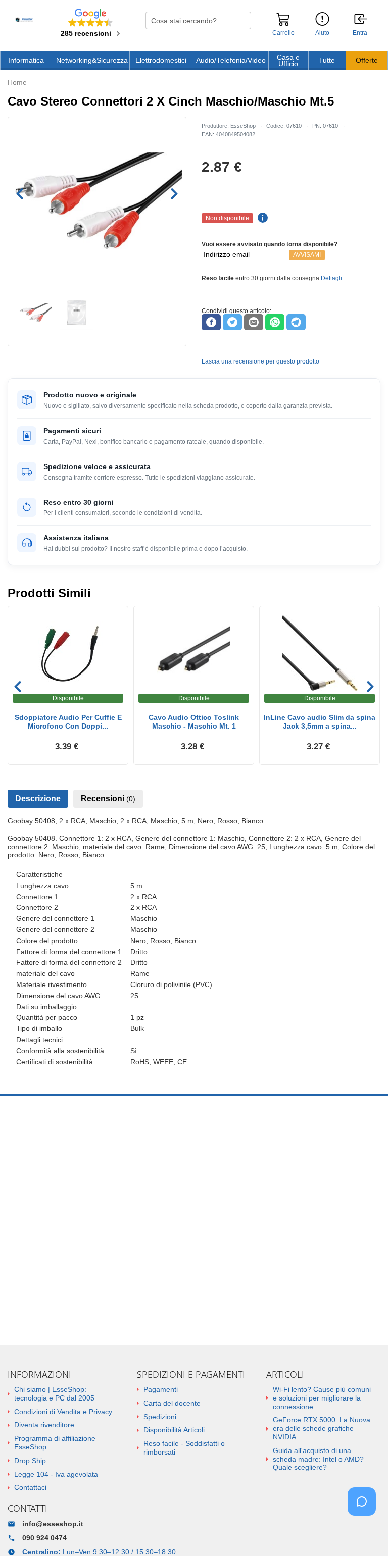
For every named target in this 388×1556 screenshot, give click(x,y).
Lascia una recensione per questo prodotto (260, 361)
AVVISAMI (307, 254)
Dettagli (331, 278)
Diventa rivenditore (44, 1425)
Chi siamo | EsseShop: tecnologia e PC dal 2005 (54, 1393)
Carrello (283, 32)
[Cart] (283, 23)
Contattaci (30, 1487)
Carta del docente (172, 1403)
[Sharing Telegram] (296, 322)
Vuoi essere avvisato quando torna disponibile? (269, 244)
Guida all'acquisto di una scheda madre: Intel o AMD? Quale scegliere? (318, 1459)
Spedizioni (159, 1417)
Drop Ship (30, 1461)
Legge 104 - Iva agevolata (56, 1474)
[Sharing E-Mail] (253, 322)
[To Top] (365, 1532)
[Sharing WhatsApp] (274, 322)
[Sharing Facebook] (211, 322)
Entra (360, 33)
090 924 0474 (44, 1538)
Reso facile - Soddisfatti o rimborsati (184, 1447)
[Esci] (361, 19)
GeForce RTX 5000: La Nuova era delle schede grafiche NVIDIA (321, 1428)
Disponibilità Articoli (174, 1430)
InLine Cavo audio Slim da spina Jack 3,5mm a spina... (319, 721)
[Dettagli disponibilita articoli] (261, 218)
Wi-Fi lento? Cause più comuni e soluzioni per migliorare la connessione (322, 1398)
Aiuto (322, 32)
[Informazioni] (322, 19)
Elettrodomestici (160, 60)
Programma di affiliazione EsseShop (54, 1442)
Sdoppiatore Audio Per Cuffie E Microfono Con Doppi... (68, 721)
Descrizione (38, 798)
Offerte (367, 60)
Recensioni (108, 798)
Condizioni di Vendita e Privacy (63, 1412)
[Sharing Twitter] (232, 322)
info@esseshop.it (52, 1524)
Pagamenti (160, 1389)
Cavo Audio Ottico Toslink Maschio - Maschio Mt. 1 (194, 721)
